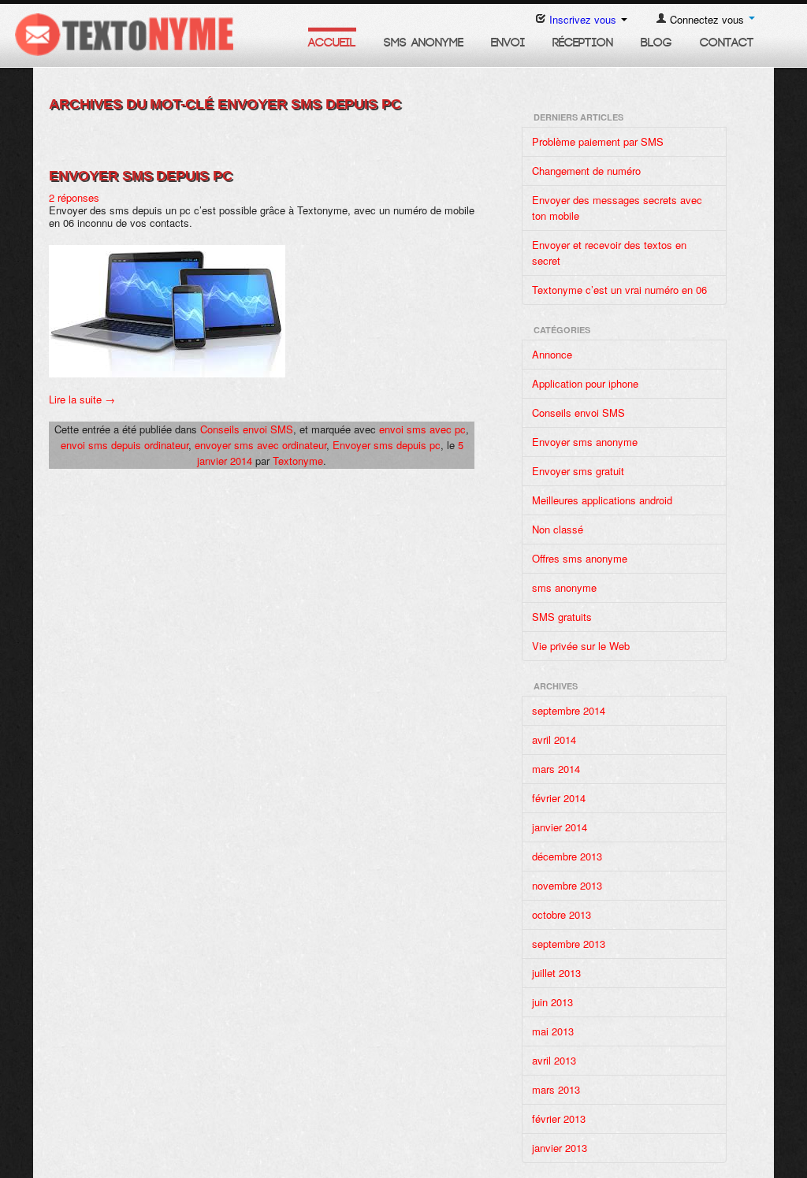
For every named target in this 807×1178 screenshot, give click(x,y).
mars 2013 (556, 1089)
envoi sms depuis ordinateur (124, 444)
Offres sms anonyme (579, 558)
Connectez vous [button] (707, 19)
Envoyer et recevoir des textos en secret (609, 252)
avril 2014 (554, 739)
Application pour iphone (585, 383)
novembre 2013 (567, 885)
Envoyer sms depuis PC (140, 176)
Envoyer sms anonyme (585, 441)
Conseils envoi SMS (246, 429)
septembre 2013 (568, 943)
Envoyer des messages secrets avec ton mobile (617, 207)
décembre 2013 (567, 856)
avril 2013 (554, 1060)
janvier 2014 (559, 826)
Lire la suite (82, 399)
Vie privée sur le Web (581, 645)
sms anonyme (564, 587)
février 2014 (559, 797)
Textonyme (298, 460)
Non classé (557, 529)
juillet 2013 (556, 972)
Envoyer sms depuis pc (387, 444)
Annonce (552, 354)
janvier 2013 (559, 1147)
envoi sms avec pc (422, 429)
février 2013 (559, 1118)
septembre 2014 (568, 710)
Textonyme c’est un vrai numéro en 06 (619, 289)
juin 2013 (552, 1001)
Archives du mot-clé (225, 104)
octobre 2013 (561, 914)
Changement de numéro (586, 170)
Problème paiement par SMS (598, 141)
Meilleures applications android (602, 499)
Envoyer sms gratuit (578, 470)
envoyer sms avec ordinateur (260, 444)
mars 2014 (556, 768)
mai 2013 (553, 1031)
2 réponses (74, 197)
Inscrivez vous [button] (582, 19)
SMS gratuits (562, 616)
